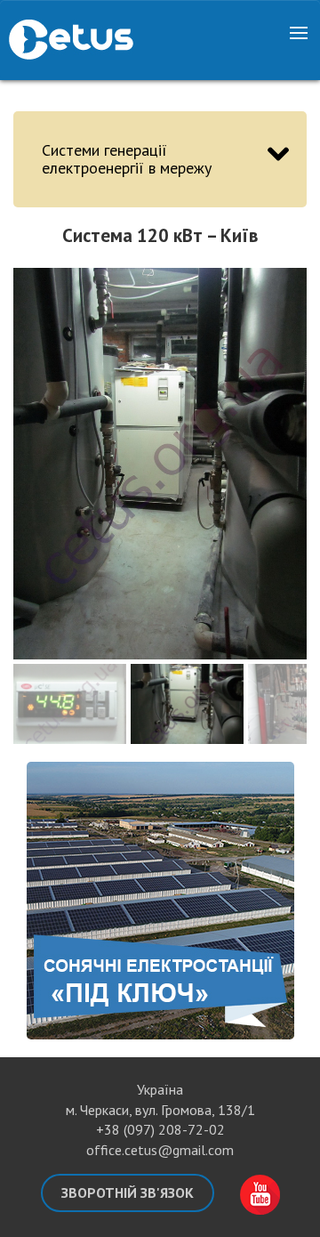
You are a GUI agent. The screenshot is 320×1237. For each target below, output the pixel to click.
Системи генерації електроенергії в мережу (127, 159)
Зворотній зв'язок (127, 1192)
